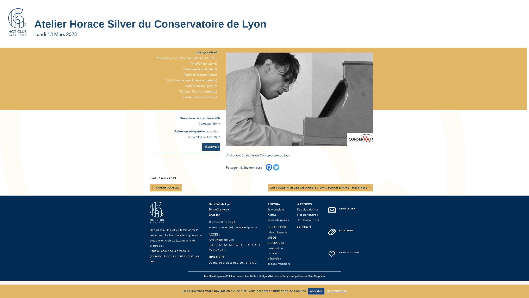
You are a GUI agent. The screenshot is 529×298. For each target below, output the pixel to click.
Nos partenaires (307, 215)
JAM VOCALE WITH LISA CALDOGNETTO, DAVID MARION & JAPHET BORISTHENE (319, 188)
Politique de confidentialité (241, 276)
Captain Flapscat (168, 188)
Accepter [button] (316, 291)
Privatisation (275, 248)
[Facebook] (269, 167)
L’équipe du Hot (307, 209)
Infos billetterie (277, 232)
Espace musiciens (279, 264)
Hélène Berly (281, 276)
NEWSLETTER (347, 208)
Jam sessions (276, 209)
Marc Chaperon (316, 276)
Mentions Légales (214, 276)
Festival (272, 215)
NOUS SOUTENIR (349, 252)
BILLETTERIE (346, 230)
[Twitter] (276, 167)
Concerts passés (278, 220)
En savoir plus (336, 291)
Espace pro (308, 220)
